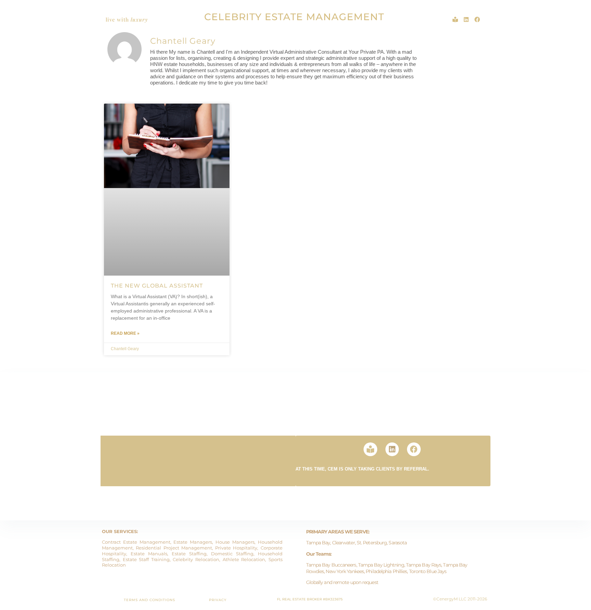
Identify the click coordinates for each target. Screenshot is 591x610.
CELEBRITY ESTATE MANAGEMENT (294, 17)
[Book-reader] (455, 19)
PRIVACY (217, 600)
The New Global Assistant (157, 285)
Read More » (125, 333)
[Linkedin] (466, 19)
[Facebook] (477, 19)
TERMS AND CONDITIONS (149, 600)
